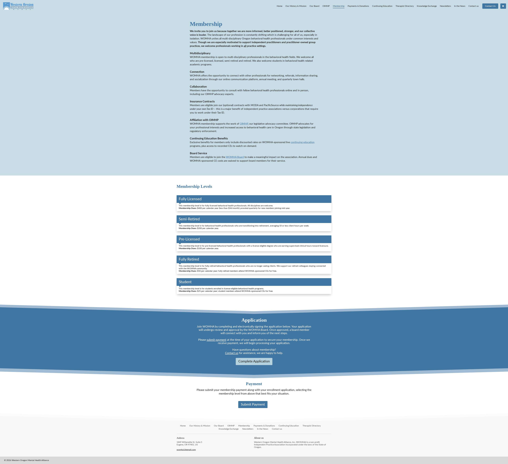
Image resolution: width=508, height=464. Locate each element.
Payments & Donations (358, 6)
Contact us (473, 6)
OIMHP (326, 6)
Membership (338, 6)
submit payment (216, 339)
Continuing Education (382, 6)
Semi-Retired (189, 219)
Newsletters (445, 6)
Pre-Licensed (189, 239)
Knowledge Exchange (427, 6)
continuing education (302, 142)
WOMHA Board (235, 157)
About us (259, 437)
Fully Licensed (190, 199)
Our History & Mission (295, 6)
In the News (459, 6)
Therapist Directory (405, 6)
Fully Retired (189, 259)
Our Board (314, 6)
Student (185, 282)
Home (279, 6)
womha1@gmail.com (186, 450)
